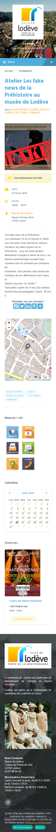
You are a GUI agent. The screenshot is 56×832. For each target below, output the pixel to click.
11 (17, 513)
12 (22, 513)
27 (10, 504)
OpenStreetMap (45, 379)
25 (17, 522)
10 (10, 513)
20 (28, 517)
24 (10, 522)
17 (10, 517)
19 (22, 517)
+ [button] (9, 323)
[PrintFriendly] (34, 306)
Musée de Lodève (22, 213)
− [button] (9, 327)
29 (22, 504)
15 (40, 513)
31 (34, 504)
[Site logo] (28, 38)
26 (22, 522)
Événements (25, 71)
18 (17, 517)
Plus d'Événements (23, 619)
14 (34, 513)
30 (28, 504)
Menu (11, 61)
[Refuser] (52, 820)
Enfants (24, 109)
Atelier (14, 109)
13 (28, 513)
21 (34, 517)
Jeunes (34, 109)
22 (40, 517)
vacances (11, 400)
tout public (34, 396)
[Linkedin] (28, 306)
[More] (40, 306)
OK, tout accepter (22, 827)
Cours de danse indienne (25, 601)
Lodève (28, 43)
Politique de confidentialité (38, 822)
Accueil (9, 71)
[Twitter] (22, 306)
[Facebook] (16, 306)
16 (46, 513)
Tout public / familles (27, 112)
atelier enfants (14, 392)
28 (17, 504)
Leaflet (32, 379)
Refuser (40, 827)
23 (46, 517)
